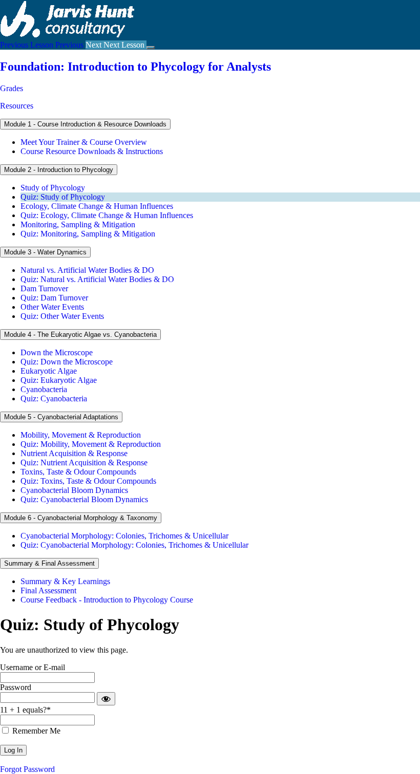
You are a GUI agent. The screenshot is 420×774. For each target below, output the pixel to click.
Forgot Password (27, 769)
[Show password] (106, 698)
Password (15, 687)
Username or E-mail (32, 667)
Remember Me (35, 730)
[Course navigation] (150, 47)
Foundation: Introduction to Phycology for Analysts (135, 66)
